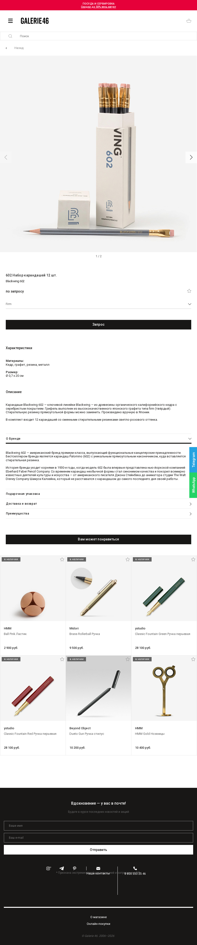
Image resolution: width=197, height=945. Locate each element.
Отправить (98, 850)
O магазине (98, 917)
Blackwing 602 (15, 281)
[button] (191, 157)
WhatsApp (194, 485)
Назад (19, 48)
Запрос (98, 324)
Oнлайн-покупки (98, 924)
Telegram (194, 459)
